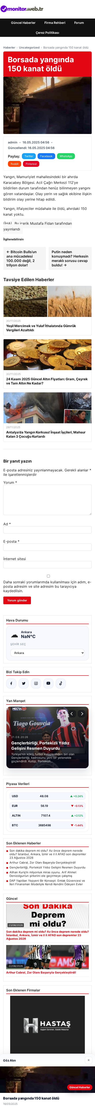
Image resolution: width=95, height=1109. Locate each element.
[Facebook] (11, 683)
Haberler (9, 47)
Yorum (10, 482)
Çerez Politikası (47, 32)
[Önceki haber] (72, 713)
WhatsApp (66, 156)
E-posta (11, 541)
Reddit (15, 164)
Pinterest (31, 164)
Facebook (46, 156)
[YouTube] (48, 683)
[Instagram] (36, 683)
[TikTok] (61, 683)
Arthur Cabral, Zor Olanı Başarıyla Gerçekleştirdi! (43, 862)
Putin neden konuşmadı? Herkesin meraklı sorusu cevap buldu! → (70, 258)
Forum (79, 22)
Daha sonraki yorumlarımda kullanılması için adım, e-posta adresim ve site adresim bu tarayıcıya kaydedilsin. (47, 586)
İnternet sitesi (14, 559)
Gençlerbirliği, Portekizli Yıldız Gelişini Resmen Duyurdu (48, 867)
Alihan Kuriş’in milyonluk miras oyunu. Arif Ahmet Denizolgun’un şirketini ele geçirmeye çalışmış (43, 873)
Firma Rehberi (54, 22)
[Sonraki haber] (81, 713)
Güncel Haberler (23, 22)
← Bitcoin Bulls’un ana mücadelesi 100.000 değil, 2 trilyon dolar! (21, 258)
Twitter (29, 156)
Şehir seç (18, 644)
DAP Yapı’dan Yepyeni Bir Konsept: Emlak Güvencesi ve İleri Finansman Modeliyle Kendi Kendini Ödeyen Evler (47, 882)
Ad (7, 524)
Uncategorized (29, 47)
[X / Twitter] (24, 683)
